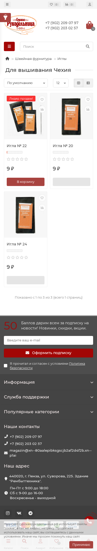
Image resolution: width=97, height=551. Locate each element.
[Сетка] (79, 83)
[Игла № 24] (25, 215)
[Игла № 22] (25, 116)
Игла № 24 (17, 244)
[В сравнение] (42, 109)
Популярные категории (31, 411)
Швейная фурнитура (33, 59)
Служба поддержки (26, 397)
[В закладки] (42, 99)
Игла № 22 (17, 145)
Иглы (61, 59)
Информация (19, 382)
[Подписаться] (72, 182)
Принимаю (81, 545)
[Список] (88, 83)
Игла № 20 (63, 145)
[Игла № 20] (72, 116)
